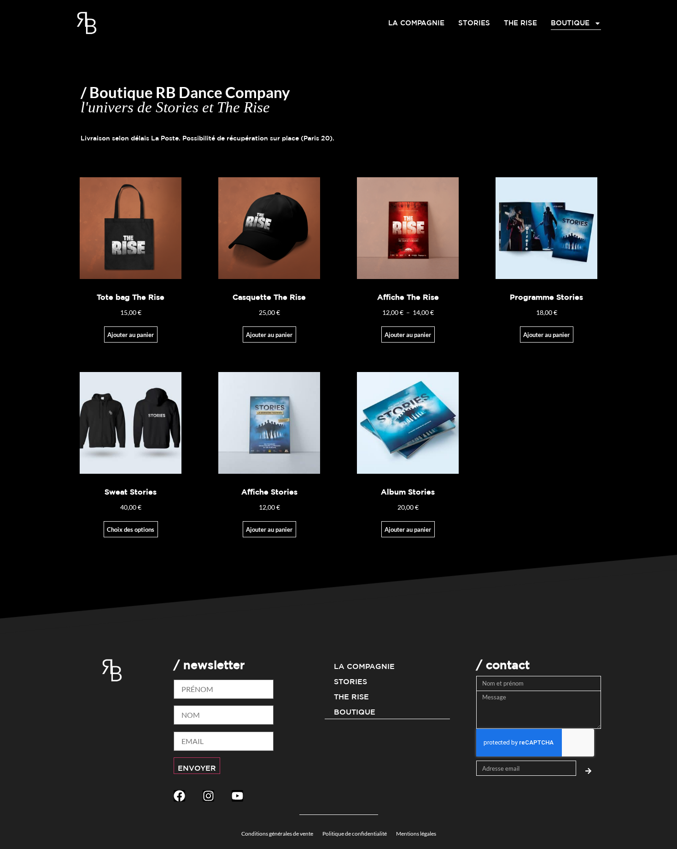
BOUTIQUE (570, 23)
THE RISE (520, 23)
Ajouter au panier (408, 334)
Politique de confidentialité (354, 833)
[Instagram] (208, 796)
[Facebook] (179, 796)
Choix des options (130, 529)
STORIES (474, 23)
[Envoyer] (588, 768)
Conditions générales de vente (277, 833)
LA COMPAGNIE (416, 23)
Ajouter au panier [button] (130, 334)
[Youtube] (237, 796)
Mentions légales (416, 833)
